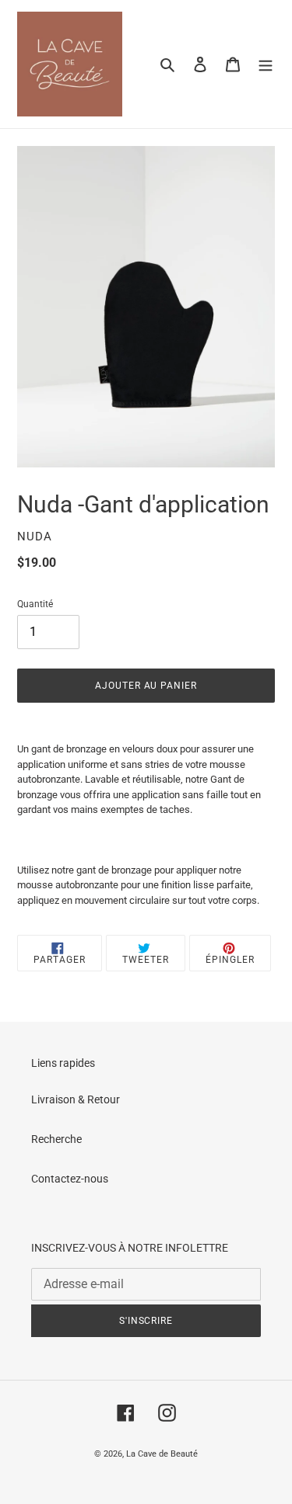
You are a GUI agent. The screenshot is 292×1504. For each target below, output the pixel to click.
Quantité (35, 604)
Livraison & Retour (75, 1099)
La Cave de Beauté (162, 1454)
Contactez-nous (69, 1178)
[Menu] (265, 64)
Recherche (56, 1139)
